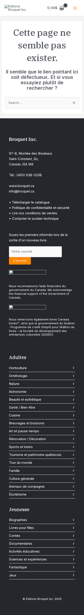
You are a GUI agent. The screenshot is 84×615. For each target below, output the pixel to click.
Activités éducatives (24, 551)
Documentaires (20, 544)
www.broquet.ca (21, 186)
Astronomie (17, 392)
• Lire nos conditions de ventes (33, 213)
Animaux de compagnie (27, 487)
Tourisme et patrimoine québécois (35, 455)
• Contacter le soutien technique (34, 219)
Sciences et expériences (28, 559)
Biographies (18, 520)
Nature (14, 384)
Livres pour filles (21, 528)
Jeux (12, 575)
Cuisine (14, 415)
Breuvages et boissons (26, 423)
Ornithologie (18, 376)
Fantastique (18, 567)
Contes (14, 536)
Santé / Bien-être (22, 407)
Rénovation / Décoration (27, 439)
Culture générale (21, 479)
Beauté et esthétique (25, 400)
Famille (14, 471)
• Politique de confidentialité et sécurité (39, 208)
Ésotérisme (17, 494)
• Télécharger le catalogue (29, 202)
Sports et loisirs (21, 447)
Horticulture (18, 368)
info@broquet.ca (21, 191)
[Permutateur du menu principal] (75, 7)
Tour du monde (20, 463)
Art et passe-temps (24, 431)
